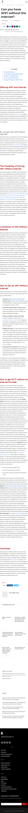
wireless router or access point (15, 299)
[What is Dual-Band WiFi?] (7, 612)
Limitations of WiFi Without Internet (11, 76)
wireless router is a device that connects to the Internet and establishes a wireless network (12, 197)
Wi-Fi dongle (17, 531)
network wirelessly (14, 559)
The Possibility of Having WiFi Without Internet (13, 74)
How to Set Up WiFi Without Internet (11, 78)
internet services (17, 114)
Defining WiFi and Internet (9, 72)
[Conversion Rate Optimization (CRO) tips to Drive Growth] (20, 627)
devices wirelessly (16, 144)
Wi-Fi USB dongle (20, 513)
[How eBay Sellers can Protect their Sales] (20, 642)
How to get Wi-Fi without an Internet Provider (13, 79)
